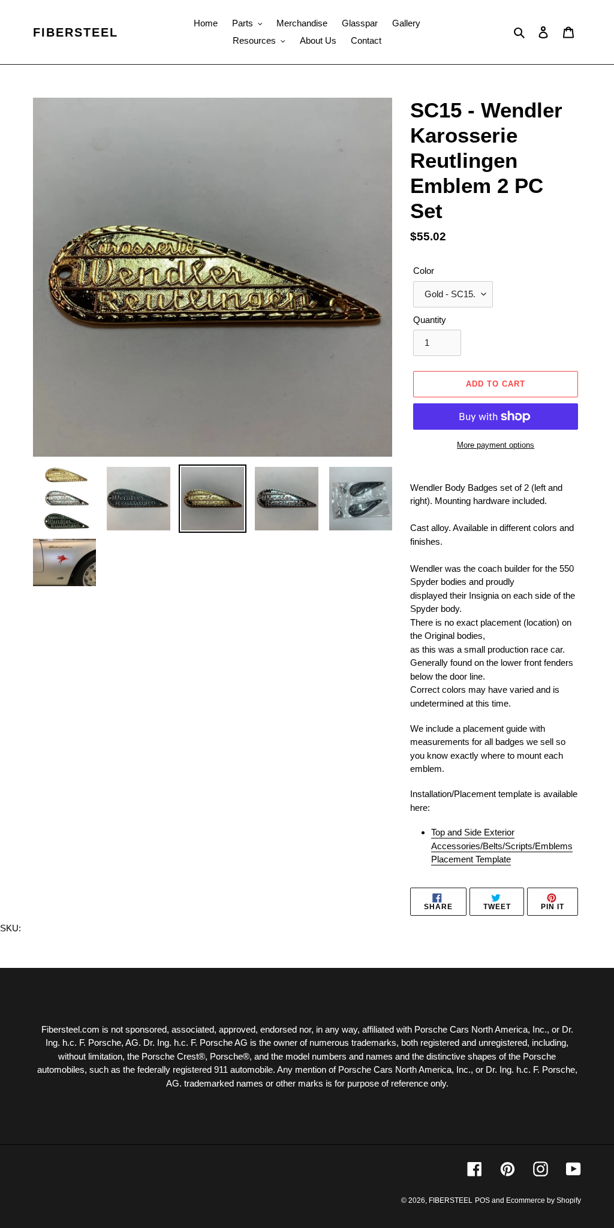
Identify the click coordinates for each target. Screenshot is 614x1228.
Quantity (429, 320)
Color (423, 270)
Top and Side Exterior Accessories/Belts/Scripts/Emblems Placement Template (502, 845)
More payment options (495, 444)
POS (482, 1200)
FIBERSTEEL (75, 32)
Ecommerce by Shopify (543, 1200)
